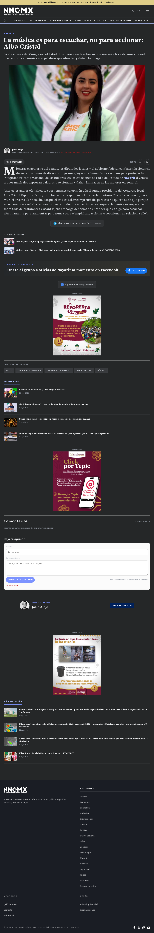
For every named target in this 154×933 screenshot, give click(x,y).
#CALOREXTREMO (120, 21)
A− (140, 162)
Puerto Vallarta (87, 836)
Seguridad (84, 869)
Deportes (84, 880)
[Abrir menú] (147, 11)
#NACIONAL (141, 21)
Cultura (83, 797)
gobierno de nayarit (29, 370)
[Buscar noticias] (5, 21)
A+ (147, 162)
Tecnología (85, 852)
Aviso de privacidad (89, 904)
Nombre (9, 547)
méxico (101, 370)
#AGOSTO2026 (38, 21)
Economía (84, 802)
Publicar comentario (20, 580)
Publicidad (9, 915)
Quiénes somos (10, 904)
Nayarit (9, 33)
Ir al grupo (138, 270)
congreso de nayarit (59, 370)
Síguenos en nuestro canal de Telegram (79, 223)
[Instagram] (144, 927)
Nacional (84, 864)
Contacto (8, 910)
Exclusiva (84, 813)
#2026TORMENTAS (60, 21)
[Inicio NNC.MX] (18, 11)
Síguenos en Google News (79, 284)
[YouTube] (148, 927)
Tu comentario (13, 558)
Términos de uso (87, 910)
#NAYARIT (20, 21)
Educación (85, 808)
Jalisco (83, 875)
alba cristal (84, 370)
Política (83, 830)
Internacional (86, 819)
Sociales (84, 847)
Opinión (83, 825)
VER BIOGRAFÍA (121, 605)
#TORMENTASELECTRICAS (90, 21)
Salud (82, 841)
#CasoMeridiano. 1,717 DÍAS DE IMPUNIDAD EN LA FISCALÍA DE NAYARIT (77, 2)
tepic (9, 370)
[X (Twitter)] (139, 927)
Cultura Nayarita (88, 886)
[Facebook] (134, 927)
